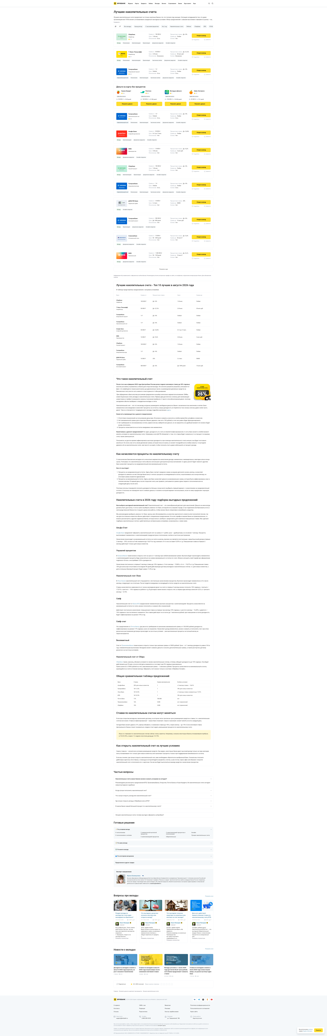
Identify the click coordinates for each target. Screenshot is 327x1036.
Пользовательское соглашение (199, 1008)
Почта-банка (135, 626)
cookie (309, 1029)
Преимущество (132, 151)
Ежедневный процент (134, 71)
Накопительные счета (176, 26)
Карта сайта (193, 1011)
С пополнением (120, 832)
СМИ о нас (142, 1005)
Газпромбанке (122, 556)
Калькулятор (138, 26)
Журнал (130, 3)
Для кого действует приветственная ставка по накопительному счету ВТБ (201, 915)
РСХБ (211, 26)
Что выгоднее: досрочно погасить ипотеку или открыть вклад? (149, 915)
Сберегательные (171, 836)
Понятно (318, 1030)
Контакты (117, 1008)
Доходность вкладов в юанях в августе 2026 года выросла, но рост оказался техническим (125, 970)
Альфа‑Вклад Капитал (134, 133)
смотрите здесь (162, 1025)
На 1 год (164, 26)
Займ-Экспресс (199, 91)
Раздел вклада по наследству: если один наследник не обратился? (124, 915)
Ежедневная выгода (133, 186)
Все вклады (127, 26)
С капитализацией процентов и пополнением (175, 833)
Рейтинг (189, 26)
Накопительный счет (133, 116)
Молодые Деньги (176, 91)
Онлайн (193, 832)
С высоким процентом (152, 26)
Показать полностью (121, 938)
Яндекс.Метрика (307, 1031)
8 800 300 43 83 (146, 1018)
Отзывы (116, 1011)
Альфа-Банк (120, 533)
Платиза (148, 91)
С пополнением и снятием (123, 835)
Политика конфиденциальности (200, 1005)
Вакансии (168, 1005)
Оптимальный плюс (133, 238)
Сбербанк (197, 26)
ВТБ (205, 26)
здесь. (169, 410)
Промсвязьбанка (127, 645)
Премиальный (132, 255)
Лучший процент (132, 168)
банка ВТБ (136, 604)
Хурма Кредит (126, 91)
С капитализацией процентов (150, 836)
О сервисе (117, 1005)
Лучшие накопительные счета (200, 835)
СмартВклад (131, 54)
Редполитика (143, 1011)
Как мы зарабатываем (171, 1011)
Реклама (167, 1008)
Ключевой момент (133, 221)
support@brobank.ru (122, 1018)
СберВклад (131, 37)
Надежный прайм (133, 203)
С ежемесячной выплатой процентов (149, 833)
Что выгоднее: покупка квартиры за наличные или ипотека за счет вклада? (176, 915)
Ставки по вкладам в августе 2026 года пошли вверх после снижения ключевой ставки (149, 970)
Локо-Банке (122, 581)
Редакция (142, 1008)
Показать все (209, 896)
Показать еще (163, 269)
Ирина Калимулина (133, 876)
